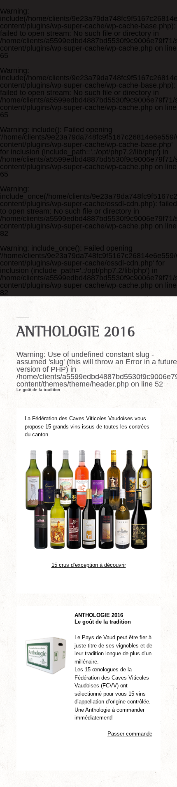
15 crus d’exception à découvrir (88, 565)
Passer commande (129, 734)
